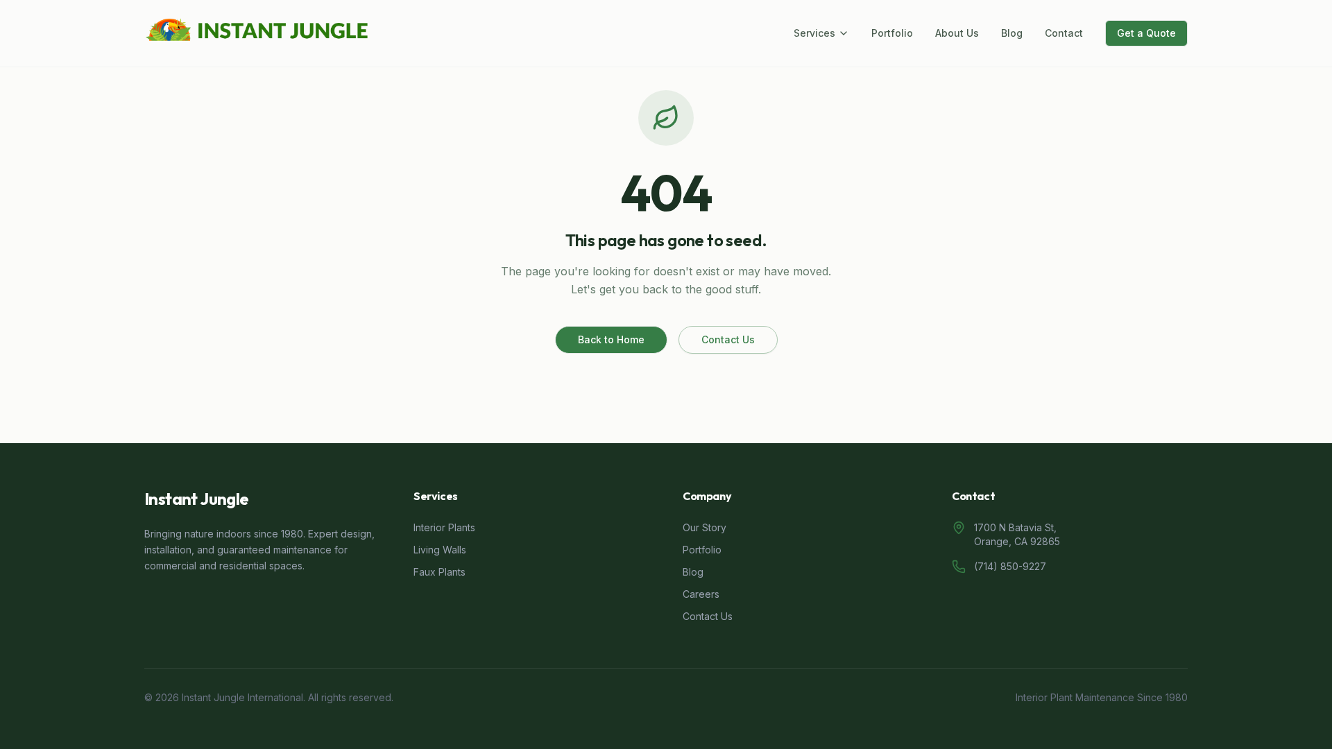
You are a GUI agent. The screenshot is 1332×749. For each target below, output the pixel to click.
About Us (957, 33)
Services (814, 33)
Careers (701, 594)
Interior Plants (444, 527)
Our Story (704, 527)
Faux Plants (439, 572)
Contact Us (728, 339)
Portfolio (892, 33)
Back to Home (611, 339)
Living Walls (439, 550)
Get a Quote (1146, 33)
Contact (1064, 33)
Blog (1012, 33)
